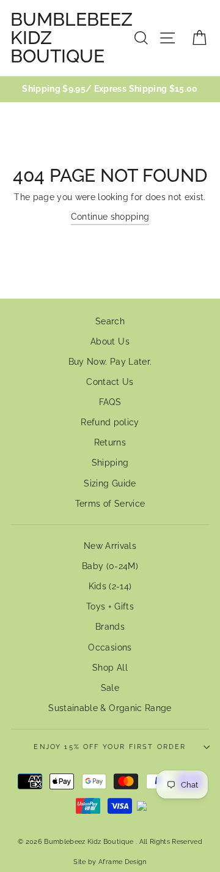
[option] (110, 89)
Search (110, 321)
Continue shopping (110, 217)
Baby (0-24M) (110, 566)
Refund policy (110, 422)
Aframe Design (122, 861)
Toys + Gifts (110, 606)
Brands (110, 627)
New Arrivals (110, 546)
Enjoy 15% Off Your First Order (110, 747)
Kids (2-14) (110, 586)
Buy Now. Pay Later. (110, 362)
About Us (110, 341)
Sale (110, 688)
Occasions (109, 647)
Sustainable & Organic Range (109, 708)
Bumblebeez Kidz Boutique (71, 37)
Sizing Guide (110, 483)
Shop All (110, 668)
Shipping (110, 463)
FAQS (110, 402)
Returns (110, 442)
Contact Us (109, 382)
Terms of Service (110, 504)
